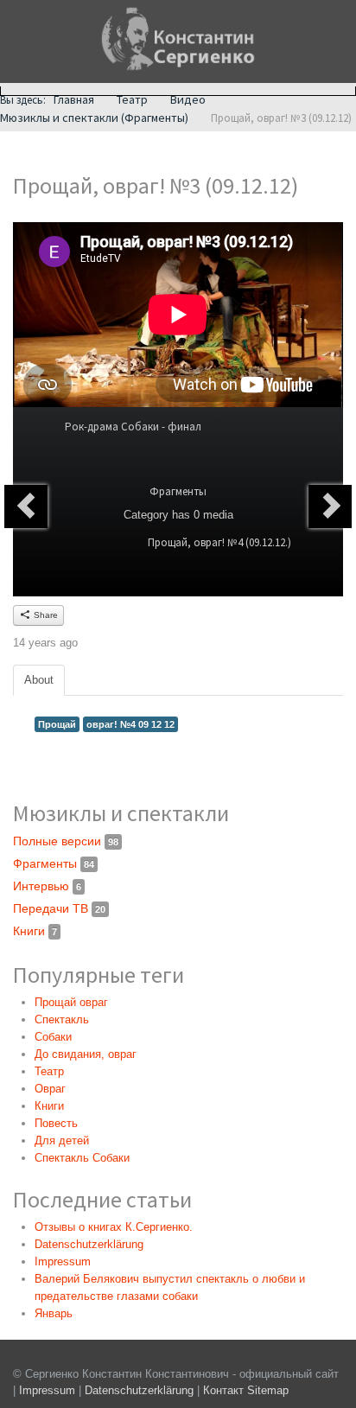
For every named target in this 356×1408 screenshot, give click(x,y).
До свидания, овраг (86, 1054)
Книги (35, 931)
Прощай (57, 724)
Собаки (53, 1036)
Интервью (47, 886)
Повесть (56, 1123)
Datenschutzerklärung (141, 1390)
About (39, 679)
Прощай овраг (71, 1002)
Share (44, 615)
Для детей (62, 1140)
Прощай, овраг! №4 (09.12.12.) (219, 542)
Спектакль (62, 1019)
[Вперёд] (330, 506)
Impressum (47, 1390)
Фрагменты (178, 491)
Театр (49, 1071)
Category (146, 514)
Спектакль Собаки (82, 1157)
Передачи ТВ (59, 908)
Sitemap (268, 1390)
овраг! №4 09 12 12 (130, 724)
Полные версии (65, 841)
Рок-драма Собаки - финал (133, 426)
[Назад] (26, 506)
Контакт (223, 1390)
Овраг (50, 1088)
